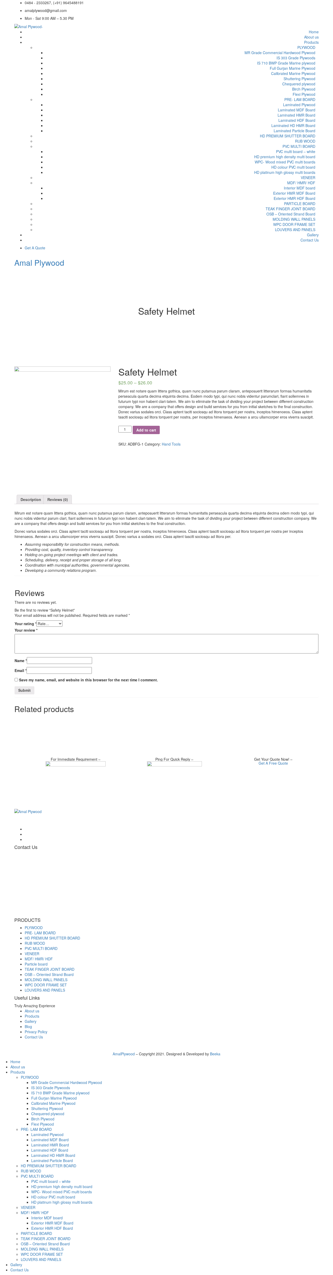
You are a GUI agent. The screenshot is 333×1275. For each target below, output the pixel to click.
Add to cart (146, 430)
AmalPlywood (124, 1053)
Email (21, 670)
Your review (26, 630)
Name (21, 660)
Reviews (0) (57, 499)
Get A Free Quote (273, 763)
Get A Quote (35, 247)
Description (31, 499)
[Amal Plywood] (28, 810)
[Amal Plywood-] (28, 26)
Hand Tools (171, 444)
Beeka (215, 1053)
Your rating (25, 623)
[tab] (31, 499)
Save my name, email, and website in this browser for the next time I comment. (88, 679)
